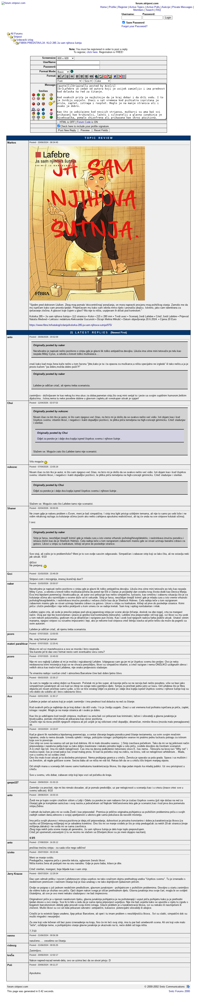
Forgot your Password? (134, 26)
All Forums (17, 33)
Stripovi (17, 36)
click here (92, 52)
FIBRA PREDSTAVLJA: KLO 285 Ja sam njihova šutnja (50, 42)
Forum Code (84, 122)
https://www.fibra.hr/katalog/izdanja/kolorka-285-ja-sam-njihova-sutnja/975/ (70, 325)
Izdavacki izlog (24, 39)
